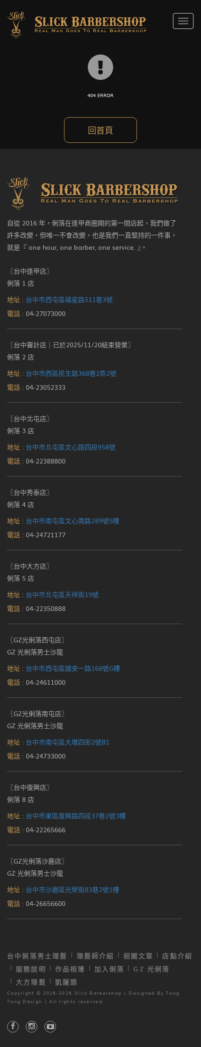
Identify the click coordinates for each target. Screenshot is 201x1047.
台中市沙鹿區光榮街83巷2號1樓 (72, 889)
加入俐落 (109, 969)
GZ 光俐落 (151, 969)
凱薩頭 (66, 982)
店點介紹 (177, 956)
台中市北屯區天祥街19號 (62, 594)
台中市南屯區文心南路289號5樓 (72, 520)
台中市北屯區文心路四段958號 (70, 446)
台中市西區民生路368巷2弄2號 (71, 373)
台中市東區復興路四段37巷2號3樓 (76, 815)
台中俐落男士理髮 (37, 956)
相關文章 (138, 956)
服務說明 (31, 969)
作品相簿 (70, 969)
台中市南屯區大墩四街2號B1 (67, 741)
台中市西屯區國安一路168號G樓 (73, 668)
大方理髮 (31, 982)
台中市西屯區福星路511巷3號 (69, 299)
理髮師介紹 (96, 956)
